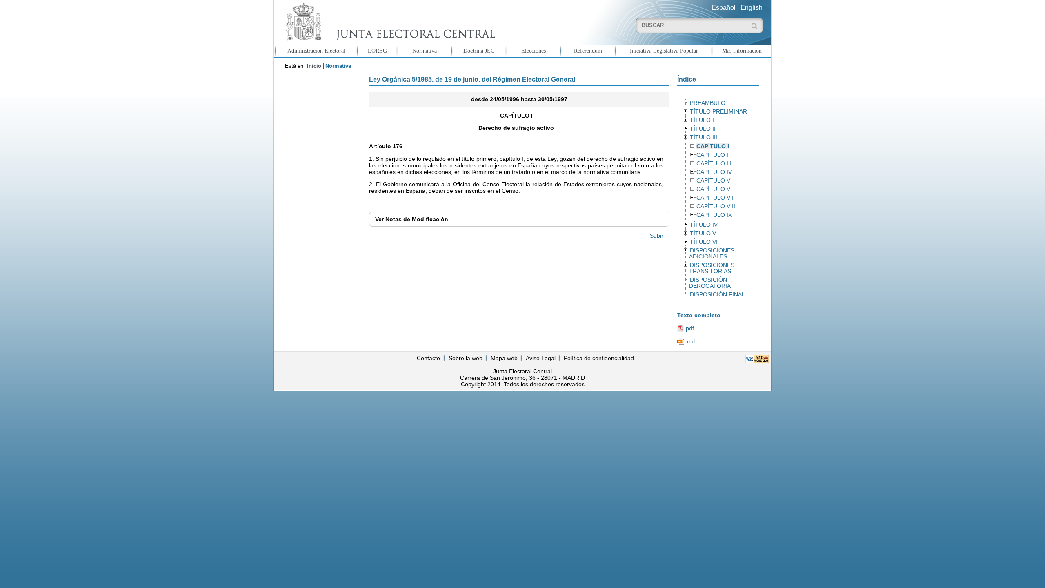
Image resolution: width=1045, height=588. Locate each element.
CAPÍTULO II (713, 155)
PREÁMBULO (707, 103)
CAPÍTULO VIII (715, 206)
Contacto (428, 358)
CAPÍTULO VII (715, 198)
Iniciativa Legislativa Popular (664, 50)
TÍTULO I (702, 120)
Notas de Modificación (411, 219)
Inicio (314, 66)
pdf (690, 328)
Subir (656, 235)
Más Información (742, 50)
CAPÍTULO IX (714, 215)
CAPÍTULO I (712, 146)
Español (723, 7)
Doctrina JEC (478, 50)
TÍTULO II (703, 129)
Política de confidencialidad (599, 358)
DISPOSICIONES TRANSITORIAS (711, 268)
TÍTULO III (703, 137)
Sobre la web (465, 358)
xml (690, 341)
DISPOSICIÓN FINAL (717, 295)
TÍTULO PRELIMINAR (718, 112)
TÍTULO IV (704, 225)
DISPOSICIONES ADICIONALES (711, 253)
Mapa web (504, 358)
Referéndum (588, 50)
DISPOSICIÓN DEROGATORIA (710, 283)
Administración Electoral (316, 50)
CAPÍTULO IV (714, 172)
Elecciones (533, 50)
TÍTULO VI (704, 242)
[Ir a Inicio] (388, 21)
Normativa (424, 50)
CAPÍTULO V (713, 181)
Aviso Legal (541, 358)
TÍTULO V (703, 233)
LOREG (377, 50)
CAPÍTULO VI (714, 189)
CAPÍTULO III (714, 163)
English (751, 7)
